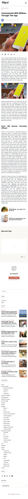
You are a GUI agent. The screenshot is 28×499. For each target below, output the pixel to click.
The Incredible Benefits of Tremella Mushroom (17, 243)
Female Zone (7, 412)
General (3, 310)
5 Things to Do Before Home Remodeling (9, 372)
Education (6, 390)
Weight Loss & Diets (8, 427)
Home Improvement (6, 370)
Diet (5, 410)
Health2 (3, 406)
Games (5, 455)
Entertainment (4, 397)
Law (2, 444)
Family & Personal (5, 399)
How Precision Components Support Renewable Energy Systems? (9, 312)
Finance (3, 360)
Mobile (5, 456)
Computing (6, 451)
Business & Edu (5, 350)
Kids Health (6, 419)
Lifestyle (3, 446)
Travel (3, 340)
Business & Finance (5, 395)
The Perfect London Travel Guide (9, 342)
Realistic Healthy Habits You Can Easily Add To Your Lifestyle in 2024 (9, 332)
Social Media (4, 8)
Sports (2, 447)
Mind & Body (7, 423)
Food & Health (4, 401)
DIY (4, 434)
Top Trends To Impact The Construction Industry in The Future (9, 352)
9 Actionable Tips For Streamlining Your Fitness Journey (8, 322)
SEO (5, 458)
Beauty (5, 408)
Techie (2, 449)
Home (2, 302)
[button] (26, 3)
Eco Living (6, 436)
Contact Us (4, 301)
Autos (2, 384)
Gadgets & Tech (7, 453)
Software (6, 462)
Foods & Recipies (15, 240)
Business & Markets (8, 388)
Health (3, 330)
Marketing (6, 394)
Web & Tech (6, 464)
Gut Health (6, 418)
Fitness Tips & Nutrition (8, 320)
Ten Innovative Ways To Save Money (8, 362)
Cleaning (6, 432)
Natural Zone (7, 425)
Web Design (6, 466)
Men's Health (7, 421)
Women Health (7, 429)
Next (22, 256)
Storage (6, 442)
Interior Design (7, 440)
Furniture (6, 438)
